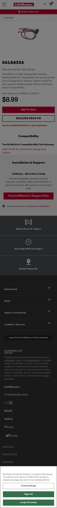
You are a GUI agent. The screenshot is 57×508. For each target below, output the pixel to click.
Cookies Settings (28, 486)
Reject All (28, 494)
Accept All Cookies (28, 502)
